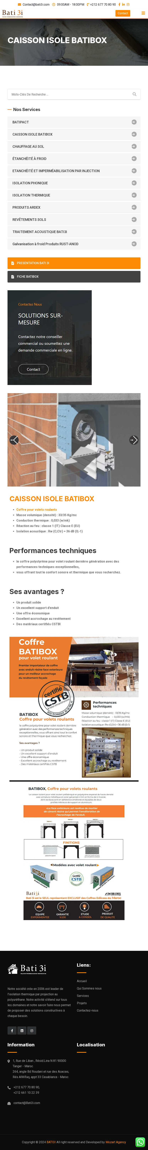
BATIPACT (21, 122)
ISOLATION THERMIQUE (31, 195)
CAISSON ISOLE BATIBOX (32, 134)
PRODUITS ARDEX (26, 207)
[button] (14, 440)
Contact (123, 13)
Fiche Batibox (28, 276)
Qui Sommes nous (89, 988)
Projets (82, 1003)
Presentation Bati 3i (33, 263)
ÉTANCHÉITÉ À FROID (29, 159)
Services (83, 996)
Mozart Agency (116, 1142)
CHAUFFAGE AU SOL (28, 146)
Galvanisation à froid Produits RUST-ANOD (45, 244)
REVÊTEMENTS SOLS (29, 220)
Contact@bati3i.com (36, 4)
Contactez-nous (87, 1010)
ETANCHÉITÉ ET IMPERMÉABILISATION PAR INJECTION (56, 171)
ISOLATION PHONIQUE (30, 183)
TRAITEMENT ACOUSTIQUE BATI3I (40, 232)
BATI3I (51, 1142)
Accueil (82, 981)
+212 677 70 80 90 (103, 4)
